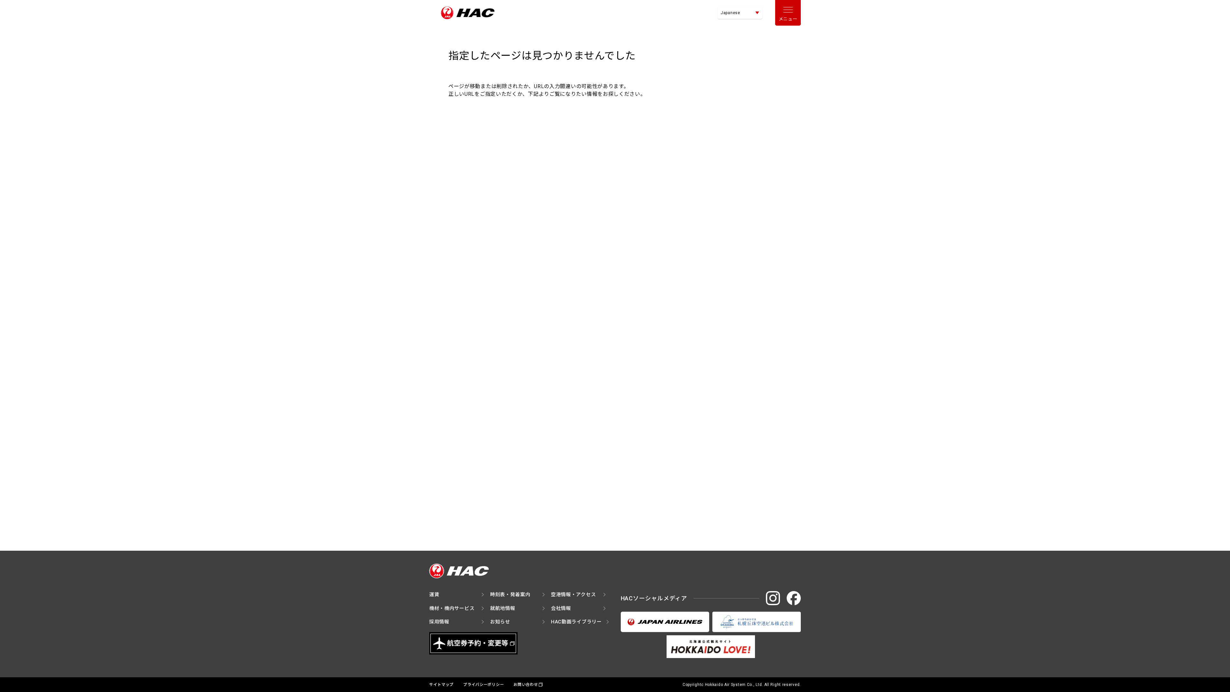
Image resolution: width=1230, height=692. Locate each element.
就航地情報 (502, 608)
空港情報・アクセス (573, 594)
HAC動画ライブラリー (576, 622)
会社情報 (561, 608)
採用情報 (439, 622)
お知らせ (500, 622)
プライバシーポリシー (483, 684)
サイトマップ (441, 684)
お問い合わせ (525, 684)
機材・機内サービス (451, 608)
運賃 (434, 594)
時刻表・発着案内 (510, 594)
